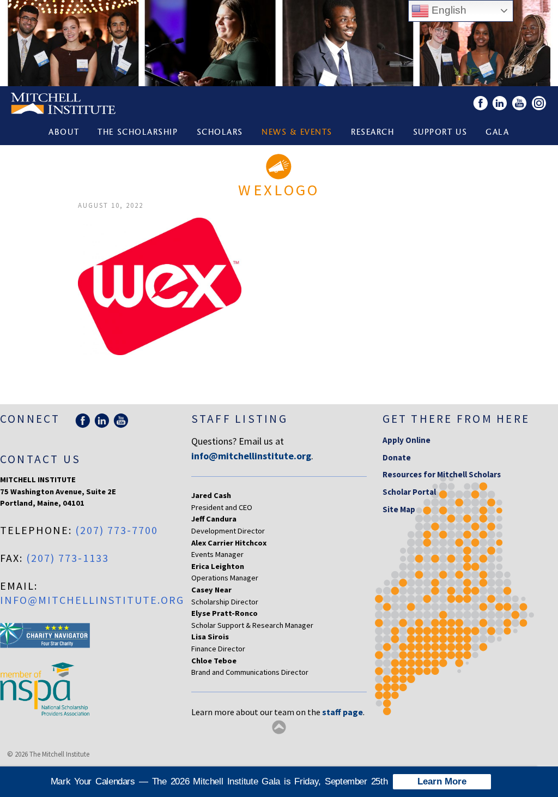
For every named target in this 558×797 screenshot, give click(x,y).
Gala (497, 133)
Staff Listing (239, 418)
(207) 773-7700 (116, 530)
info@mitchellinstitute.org (92, 600)
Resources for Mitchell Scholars (442, 474)
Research (372, 133)
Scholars (220, 133)
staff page (342, 711)
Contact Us (40, 459)
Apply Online (406, 440)
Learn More (441, 781)
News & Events (297, 133)
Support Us (440, 133)
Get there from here (456, 418)
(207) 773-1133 (67, 558)
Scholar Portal (409, 492)
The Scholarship (138, 133)
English (447, 10)
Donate (397, 457)
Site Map (399, 509)
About (63, 133)
